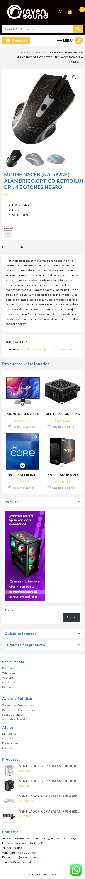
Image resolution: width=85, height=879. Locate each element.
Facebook (8, 668)
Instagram (9, 682)
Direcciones (10, 743)
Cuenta (7, 748)
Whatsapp (9, 673)
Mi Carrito (9, 733)
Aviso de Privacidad (15, 719)
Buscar (9, 610)
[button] (74, 77)
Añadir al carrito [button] (24, 426)
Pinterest (8, 687)
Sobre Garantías (13, 714)
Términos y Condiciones (18, 705)
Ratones (67, 349)
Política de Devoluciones (18, 710)
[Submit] (78, 29)
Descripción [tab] (13, 247)
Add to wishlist (8, 234)
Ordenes (8, 738)
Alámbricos (28, 349)
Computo (44, 349)
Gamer (56, 349)
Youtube (8, 677)
